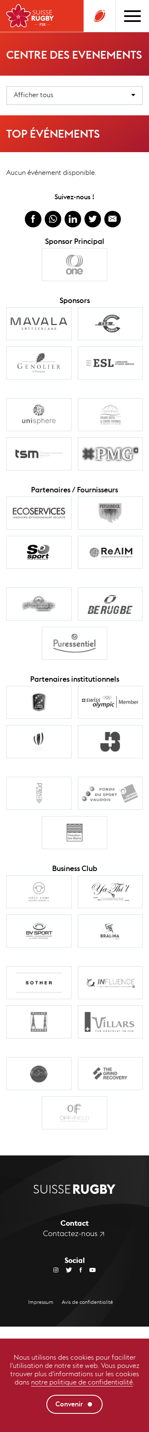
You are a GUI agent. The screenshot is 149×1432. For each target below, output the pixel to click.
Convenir (69, 1404)
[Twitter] (65, 1269)
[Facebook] (77, 1269)
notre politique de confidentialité (82, 1382)
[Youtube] (89, 1269)
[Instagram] (55, 1269)
